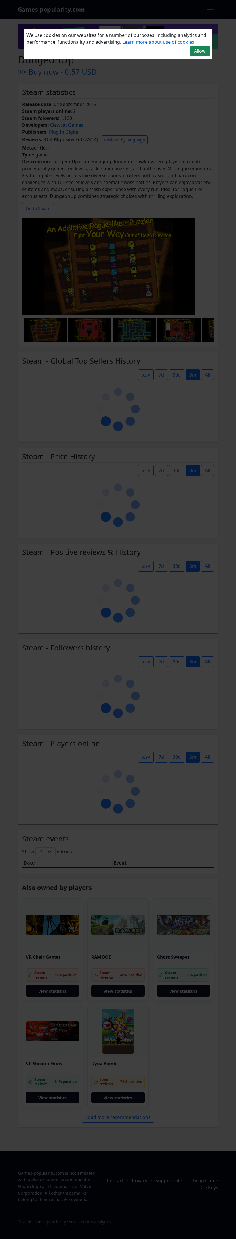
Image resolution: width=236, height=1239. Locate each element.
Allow (200, 51)
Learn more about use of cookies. (158, 42)
